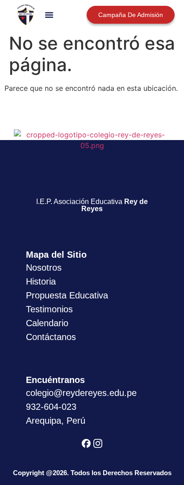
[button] (49, 14)
